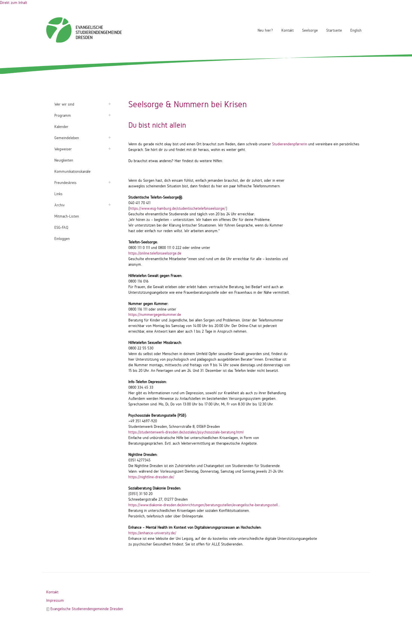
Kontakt (287, 30)
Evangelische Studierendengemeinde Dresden (86, 609)
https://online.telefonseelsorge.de (154, 253)
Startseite (334, 30)
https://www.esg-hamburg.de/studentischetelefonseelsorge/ (177, 208)
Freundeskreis (65, 183)
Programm (62, 115)
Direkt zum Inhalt (13, 3)
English (356, 30)
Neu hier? (265, 30)
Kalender (61, 127)
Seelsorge (310, 30)
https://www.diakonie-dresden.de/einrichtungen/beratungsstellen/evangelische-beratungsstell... (204, 505)
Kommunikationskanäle (72, 171)
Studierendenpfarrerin (289, 144)
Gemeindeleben (66, 138)
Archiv (59, 205)
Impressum (55, 600)
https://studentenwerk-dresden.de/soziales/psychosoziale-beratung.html (186, 432)
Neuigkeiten (63, 160)
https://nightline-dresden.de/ (151, 477)
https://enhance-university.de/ (152, 533)
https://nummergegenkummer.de (154, 314)
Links (58, 194)
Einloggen (62, 239)
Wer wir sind (64, 104)
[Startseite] (58, 30)
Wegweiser (63, 149)
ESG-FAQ (61, 227)
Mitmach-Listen (66, 216)
